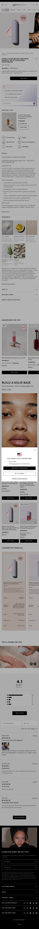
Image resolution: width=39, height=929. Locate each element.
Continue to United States (19, 468)
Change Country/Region (19, 478)
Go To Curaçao (19, 473)
